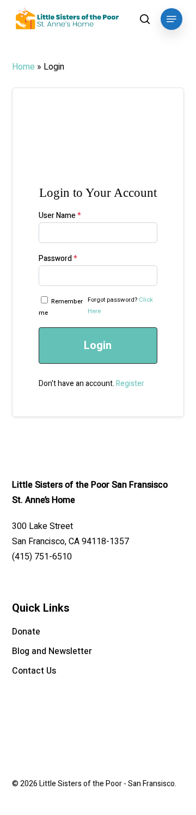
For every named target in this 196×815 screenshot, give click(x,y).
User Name (60, 215)
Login (98, 345)
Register (130, 383)
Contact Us (34, 670)
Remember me (61, 307)
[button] (171, 19)
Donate (26, 631)
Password (58, 258)
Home (23, 66)
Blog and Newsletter (52, 651)
